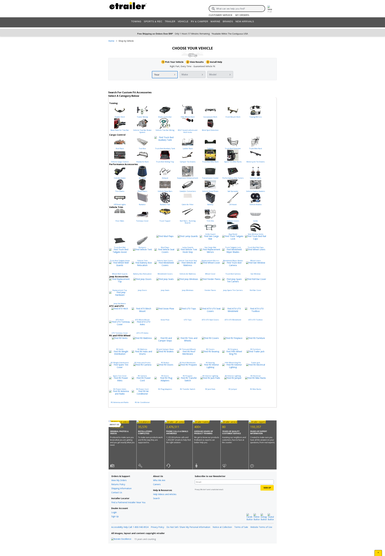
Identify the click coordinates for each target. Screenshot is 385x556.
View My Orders (119, 480)
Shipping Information (121, 488)
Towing (136, 21)
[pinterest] (257, 517)
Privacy (197, 489)
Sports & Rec (153, 21)
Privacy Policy (157, 527)
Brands (228, 21)
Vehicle (183, 21)
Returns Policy (118, 484)
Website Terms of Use (261, 527)
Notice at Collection (222, 527)
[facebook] (249, 517)
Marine (215, 21)
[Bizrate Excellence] (121, 539)
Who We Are (159, 480)
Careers (157, 484)
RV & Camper (199, 21)
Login (114, 512)
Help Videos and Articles (164, 494)
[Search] (213, 8)
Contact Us (116, 492)
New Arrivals (245, 21)
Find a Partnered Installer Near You (128, 502)
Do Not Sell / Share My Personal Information (188, 527)
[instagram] (264, 517)
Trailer (170, 21)
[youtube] (271, 517)
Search (156, 498)
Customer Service (220, 15)
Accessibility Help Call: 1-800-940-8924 (129, 527)
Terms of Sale (241, 527)
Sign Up (115, 516)
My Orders (242, 15)
